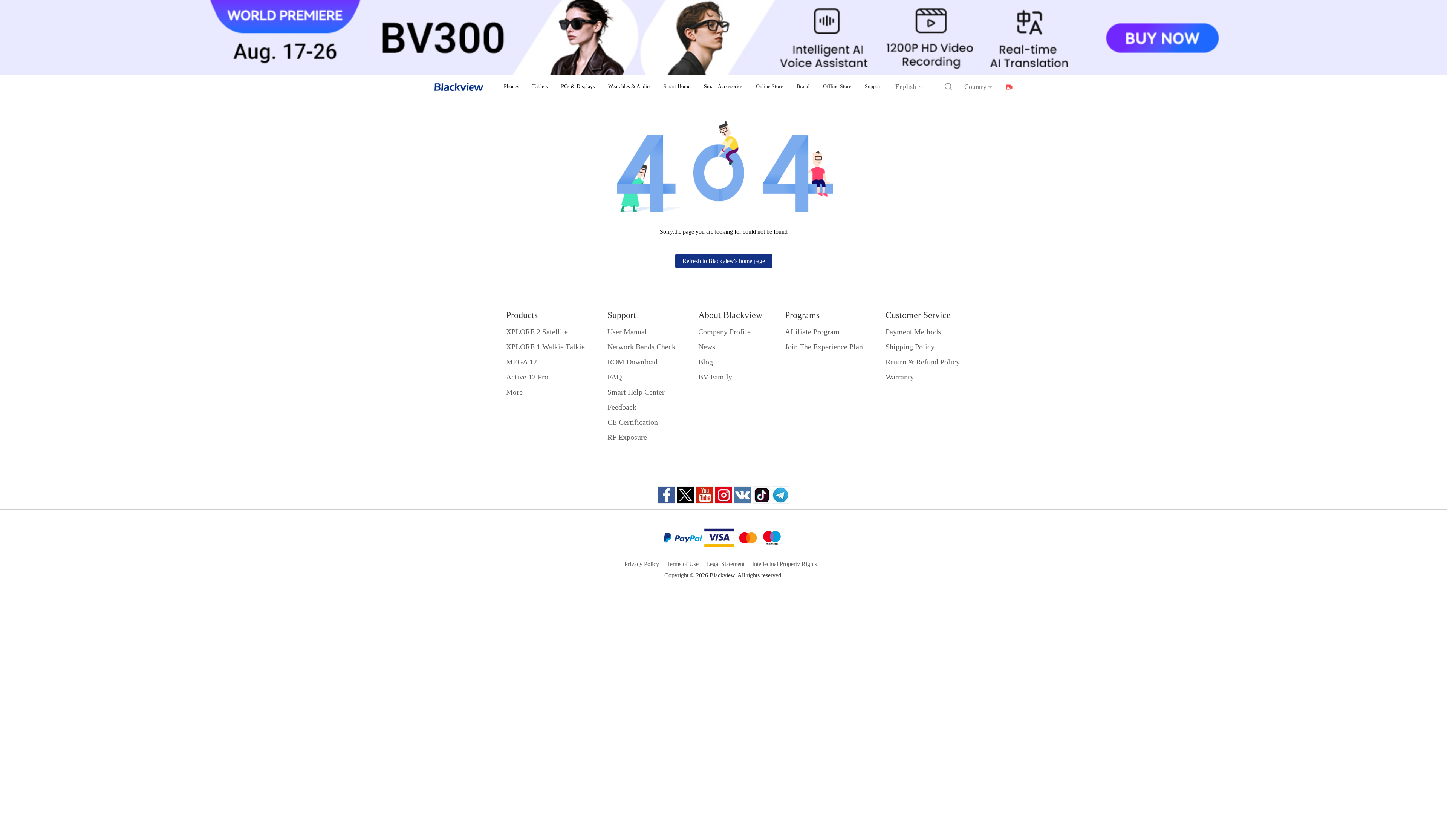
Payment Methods (913, 331)
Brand (803, 86)
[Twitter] (685, 495)
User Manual (627, 331)
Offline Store (837, 86)
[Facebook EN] (666, 495)
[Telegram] (780, 495)
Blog (705, 362)
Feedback (621, 407)
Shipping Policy (910, 347)
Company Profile (724, 331)
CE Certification (632, 422)
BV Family (715, 377)
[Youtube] (704, 495)
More (514, 392)
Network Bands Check (641, 347)
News (706, 347)
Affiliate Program (812, 331)
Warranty (900, 377)
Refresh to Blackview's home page (723, 261)
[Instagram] (723, 495)
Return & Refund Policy (923, 362)
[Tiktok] (761, 495)
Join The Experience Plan (824, 347)
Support (873, 86)
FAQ (614, 377)
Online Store (769, 86)
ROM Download (632, 362)
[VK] (742, 495)
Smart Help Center (636, 392)
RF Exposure (627, 437)
